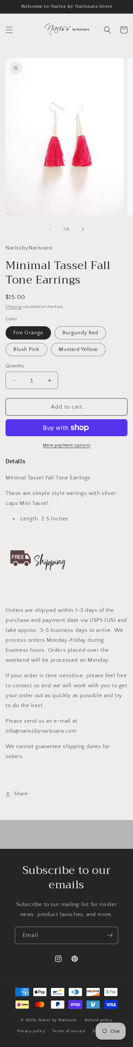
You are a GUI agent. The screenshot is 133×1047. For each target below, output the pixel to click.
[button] (9, 30)
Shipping (13, 307)
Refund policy (98, 1020)
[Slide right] (83, 229)
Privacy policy (31, 1031)
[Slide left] (50, 229)
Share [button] (21, 794)
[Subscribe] (110, 935)
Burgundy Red (80, 333)
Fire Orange (28, 333)
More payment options (67, 445)
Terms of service (68, 1031)
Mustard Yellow (78, 349)
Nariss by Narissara (57, 1019)
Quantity (15, 365)
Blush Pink (26, 349)
